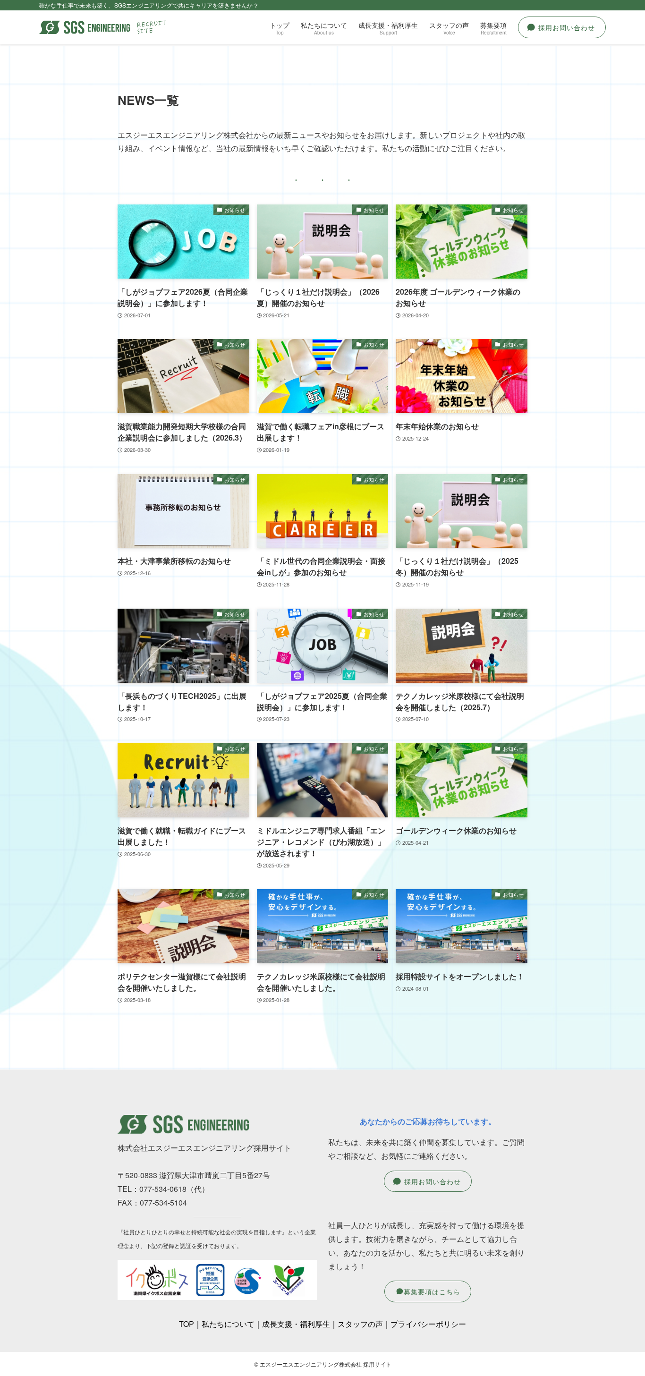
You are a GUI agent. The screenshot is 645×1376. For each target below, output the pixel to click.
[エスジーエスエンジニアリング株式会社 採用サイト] (104, 27)
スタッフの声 (360, 1323)
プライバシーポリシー (428, 1323)
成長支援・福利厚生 (296, 1323)
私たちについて (228, 1323)
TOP (186, 1323)
